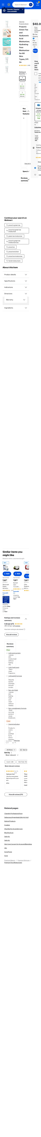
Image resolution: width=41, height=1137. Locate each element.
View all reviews (11, 634)
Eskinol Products (9, 821)
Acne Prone (8, 852)
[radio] (22, 78)
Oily (5, 848)
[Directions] (26, 293)
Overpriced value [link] (14, 724)
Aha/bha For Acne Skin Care (13, 829)
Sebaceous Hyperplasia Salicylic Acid (16, 817)
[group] (28, 65)
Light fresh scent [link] (13, 667)
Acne (6, 855)
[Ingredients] (26, 308)
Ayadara (7, 825)
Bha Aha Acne (8, 833)
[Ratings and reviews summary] (26, 618)
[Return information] (34, 47)
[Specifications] (26, 281)
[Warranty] (24, 300)
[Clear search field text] (28, 4)
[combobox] (23, 4)
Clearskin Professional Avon (13, 813)
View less (17, 740)
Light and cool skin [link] (14, 653)
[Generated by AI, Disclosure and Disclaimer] (13, 743)
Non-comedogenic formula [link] (17, 708)
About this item (10, 267)
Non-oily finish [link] (13, 690)
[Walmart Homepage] (8, 4)
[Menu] (3, 4)
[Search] (30, 4)
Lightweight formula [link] (15, 676)
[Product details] (26, 274)
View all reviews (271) (16, 794)
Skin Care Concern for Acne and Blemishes (18, 844)
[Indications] (26, 287)
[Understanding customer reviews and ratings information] (24, 629)
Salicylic (7, 836)
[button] (24, 111)
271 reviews (16, 626)
